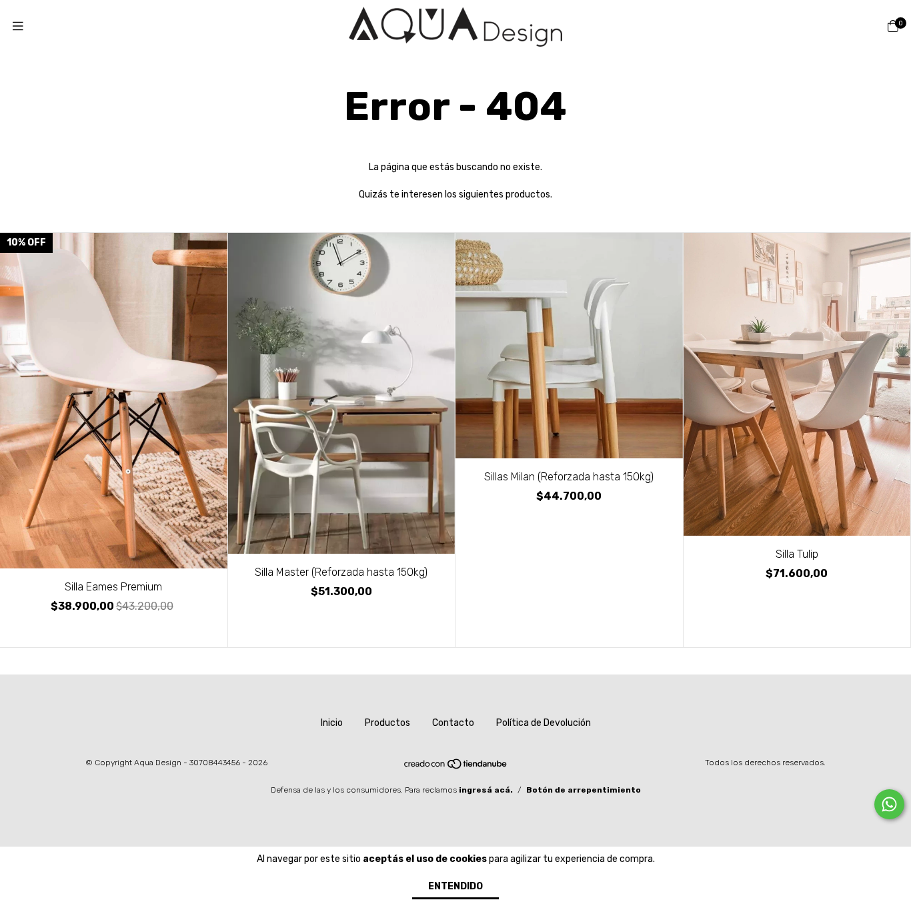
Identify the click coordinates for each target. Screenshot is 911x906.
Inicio (332, 723)
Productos (387, 723)
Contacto (453, 723)
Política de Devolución (543, 723)
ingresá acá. (486, 790)
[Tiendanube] (456, 767)
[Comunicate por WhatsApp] (889, 804)
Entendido (455, 886)
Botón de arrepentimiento (583, 790)
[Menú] (18, 26)
